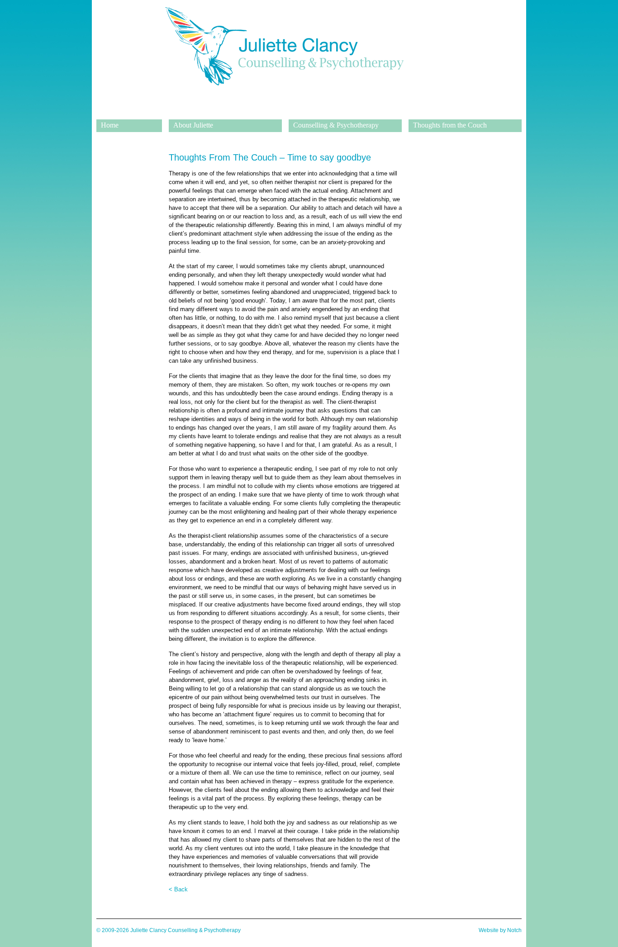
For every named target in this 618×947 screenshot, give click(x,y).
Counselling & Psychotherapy (336, 125)
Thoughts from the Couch (450, 125)
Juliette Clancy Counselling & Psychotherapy (284, 112)
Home (110, 125)
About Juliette (193, 125)
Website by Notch (500, 930)
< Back (178, 889)
